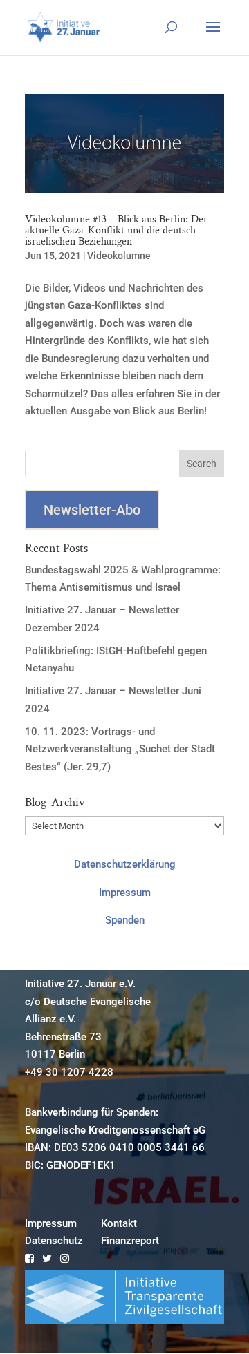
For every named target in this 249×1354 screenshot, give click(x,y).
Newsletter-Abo (92, 510)
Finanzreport (130, 1240)
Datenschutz (54, 1240)
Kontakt (119, 1223)
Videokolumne (119, 255)
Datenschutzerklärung (125, 864)
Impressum (125, 892)
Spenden (125, 920)
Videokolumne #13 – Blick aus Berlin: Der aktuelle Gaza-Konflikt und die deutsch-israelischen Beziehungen (116, 230)
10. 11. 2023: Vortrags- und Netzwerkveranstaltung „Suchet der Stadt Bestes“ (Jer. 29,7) (120, 749)
